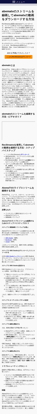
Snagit (7, 241)
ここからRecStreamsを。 (18, 154)
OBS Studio (9, 238)
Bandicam (8, 240)
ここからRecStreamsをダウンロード (18, 57)
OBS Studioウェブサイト (14, 256)
